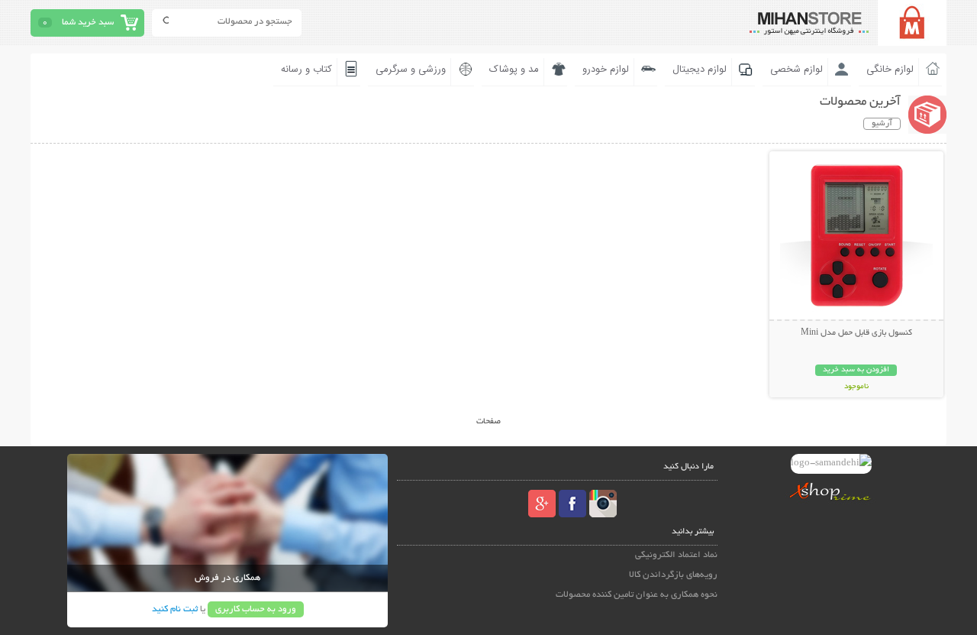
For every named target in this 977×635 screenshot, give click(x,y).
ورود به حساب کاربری (255, 609)
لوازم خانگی (890, 69)
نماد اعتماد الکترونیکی (676, 555)
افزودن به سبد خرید (856, 370)
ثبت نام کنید (175, 609)
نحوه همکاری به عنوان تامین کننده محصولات (636, 595)
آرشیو (882, 123)
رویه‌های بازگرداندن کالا (673, 575)
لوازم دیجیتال (699, 69)
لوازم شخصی (796, 69)
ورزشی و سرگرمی (411, 69)
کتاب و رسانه (306, 69)
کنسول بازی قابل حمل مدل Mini (856, 333)
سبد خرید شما (88, 23)
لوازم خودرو (605, 69)
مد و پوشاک (514, 69)
